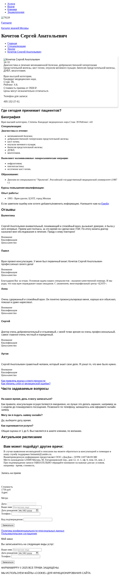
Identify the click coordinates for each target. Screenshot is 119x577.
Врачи (11, 6)
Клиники (12, 9)
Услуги (11, 3)
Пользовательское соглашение (19, 533)
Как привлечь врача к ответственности (23, 380)
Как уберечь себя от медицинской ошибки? (26, 383)
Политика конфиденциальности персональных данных (32, 530)
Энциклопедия (15, 12)
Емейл (105, 203)
